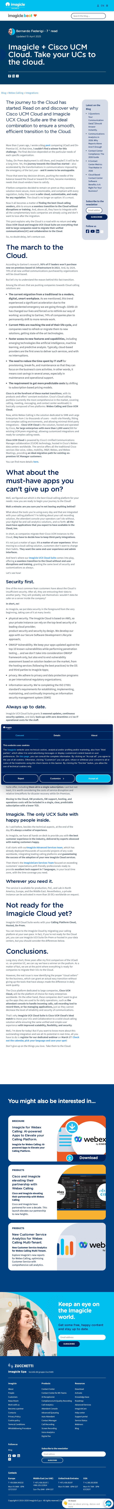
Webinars (79, 1424)
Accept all (93, 778)
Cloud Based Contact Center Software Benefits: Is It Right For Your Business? (95, 183)
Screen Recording (49, 1428)
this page (24, 756)
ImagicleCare (80, 1408)
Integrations (31, 93)
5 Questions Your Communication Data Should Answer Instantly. (96, 121)
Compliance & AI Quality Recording (57, 1400)
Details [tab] (57, 735)
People (11, 1393)
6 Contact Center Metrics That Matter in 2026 (95, 166)
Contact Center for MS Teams (54, 1393)
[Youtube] (93, 231)
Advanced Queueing (50, 1412)
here (35, 462)
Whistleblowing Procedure (19, 1428)
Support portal (81, 1416)
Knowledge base (82, 1397)
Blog (3, 93)
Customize (55, 778)
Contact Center (48, 1389)
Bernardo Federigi (29, 31)
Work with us (13, 1404)
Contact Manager (49, 1420)
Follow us (91, 226)
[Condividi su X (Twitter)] (17, 76)
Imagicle (12, 749)
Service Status (81, 1420)
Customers (12, 1397)
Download (79, 1389)
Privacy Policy (14, 1416)
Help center (80, 1412)
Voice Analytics (48, 1432)
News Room (13, 1400)
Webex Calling (15, 93)
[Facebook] (88, 231)
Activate (78, 1393)
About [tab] (94, 735)
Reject (21, 778)
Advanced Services (83, 1404)
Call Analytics (47, 1404)
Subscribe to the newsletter (95, 203)
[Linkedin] (98, 231)
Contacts (12, 1412)
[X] (102, 231)
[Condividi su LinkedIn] (13, 76)
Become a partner (15, 1408)
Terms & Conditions (16, 1424)
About (10, 1389)
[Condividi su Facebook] (9, 76)
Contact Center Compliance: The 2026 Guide (96, 154)
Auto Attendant (48, 1416)
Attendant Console (50, 1408)
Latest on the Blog (93, 107)
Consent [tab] (20, 735)
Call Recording (48, 1424)
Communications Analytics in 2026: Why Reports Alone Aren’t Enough (96, 140)
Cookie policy (14, 1420)
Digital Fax (46, 1436)
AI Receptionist (48, 1397)
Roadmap (79, 1400)
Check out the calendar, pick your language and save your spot (42, 1039)
